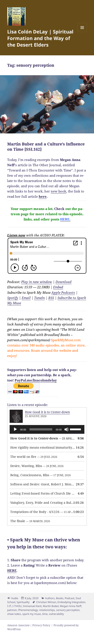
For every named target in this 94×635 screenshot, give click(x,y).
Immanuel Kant (32, 606)
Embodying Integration (71, 602)
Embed (58, 287)
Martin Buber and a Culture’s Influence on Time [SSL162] (46, 146)
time (45, 614)
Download (63, 282)
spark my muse (31, 614)
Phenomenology (28, 610)
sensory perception (68, 610)
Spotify (12, 298)
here (43, 196)
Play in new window (36, 282)
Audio (14, 598)
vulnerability (56, 614)
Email (26, 298)
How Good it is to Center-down (47, 412)
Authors (50, 598)
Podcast (69, 598)
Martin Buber (51, 606)
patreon (12, 610)
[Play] (15, 429)
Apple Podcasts (63, 292)
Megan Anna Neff (70, 606)
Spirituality (23, 602)
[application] (47, 429)
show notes (14, 614)
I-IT (9, 606)
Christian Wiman (46, 602)
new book (58, 191)
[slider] (76, 429)
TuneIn (39, 298)
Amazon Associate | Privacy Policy (28, 625)
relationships (47, 610)
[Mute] (66, 429)
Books (59, 598)
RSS (51, 298)
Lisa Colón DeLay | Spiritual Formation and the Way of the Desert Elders (40, 38)
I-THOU (17, 606)
